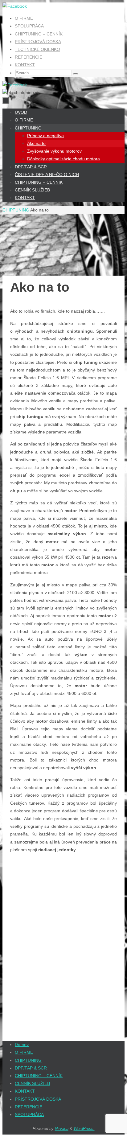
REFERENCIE (28, 57)
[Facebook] (14, 6)
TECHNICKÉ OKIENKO (37, 49)
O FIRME (24, 18)
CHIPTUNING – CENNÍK (39, 33)
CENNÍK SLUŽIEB (32, 1083)
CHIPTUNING (15, 209)
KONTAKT (25, 64)
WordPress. (84, 1128)
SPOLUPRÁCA (29, 25)
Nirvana (61, 1128)
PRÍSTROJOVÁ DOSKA (38, 41)
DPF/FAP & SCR (31, 1067)
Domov (22, 1044)
